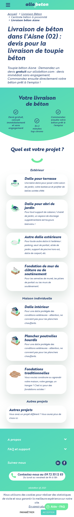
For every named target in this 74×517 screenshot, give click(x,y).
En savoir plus (37, 506)
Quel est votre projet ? (37, 149)
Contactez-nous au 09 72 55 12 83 (40, 474)
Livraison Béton (31, 14)
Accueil (12, 14)
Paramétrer (27, 512)
